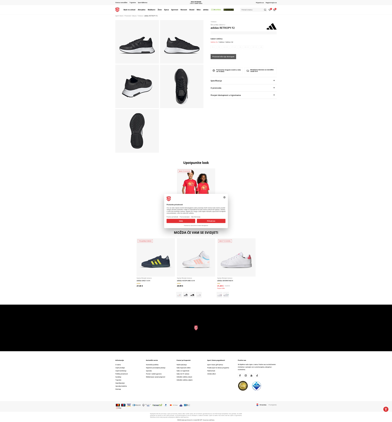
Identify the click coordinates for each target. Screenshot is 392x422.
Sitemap (118, 389)
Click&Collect (211, 374)
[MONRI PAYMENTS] (118, 408)
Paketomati (211, 371)
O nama (118, 365)
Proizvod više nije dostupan (223, 56)
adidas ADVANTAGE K (225, 281)
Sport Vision (119, 16)
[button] (136, 9)
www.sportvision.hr (187, 420)
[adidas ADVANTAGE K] (236, 257)
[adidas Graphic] (196, 187)
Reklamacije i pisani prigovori (155, 377)
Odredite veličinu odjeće (185, 380)
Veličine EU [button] (214, 42)
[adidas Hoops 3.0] (192, 294)
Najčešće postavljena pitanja (155, 368)
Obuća (134, 16)
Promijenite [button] (272, 405)
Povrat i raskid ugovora (153, 374)
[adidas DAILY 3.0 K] (156, 257)
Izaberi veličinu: (217, 39)
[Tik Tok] (257, 375)
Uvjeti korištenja (120, 371)
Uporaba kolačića (121, 386)
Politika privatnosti (121, 374)
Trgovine (118, 380)
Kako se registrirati (183, 371)
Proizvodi (128, 16)
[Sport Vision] (117, 9)
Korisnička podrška (152, 365)
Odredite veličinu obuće (184, 377)
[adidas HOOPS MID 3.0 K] (196, 257)
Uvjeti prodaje (120, 368)
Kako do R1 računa (183, 374)
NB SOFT (199, 420)
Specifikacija (216, 80)
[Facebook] (240, 375)
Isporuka (149, 371)
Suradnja (118, 377)
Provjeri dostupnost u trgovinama (226, 95)
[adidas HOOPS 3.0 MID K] (185, 294)
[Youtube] (251, 375)
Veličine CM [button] (229, 42)
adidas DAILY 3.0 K (143, 281)
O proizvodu (216, 88)
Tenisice (140, 16)
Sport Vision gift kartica (215, 365)
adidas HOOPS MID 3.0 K (186, 281)
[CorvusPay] (157, 405)
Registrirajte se (271, 3)
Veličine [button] (221, 42)
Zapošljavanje (120, 383)
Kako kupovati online (183, 368)
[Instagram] (246, 375)
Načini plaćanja (182, 365)
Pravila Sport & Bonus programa (218, 368)
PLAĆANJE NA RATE (196, 2)
